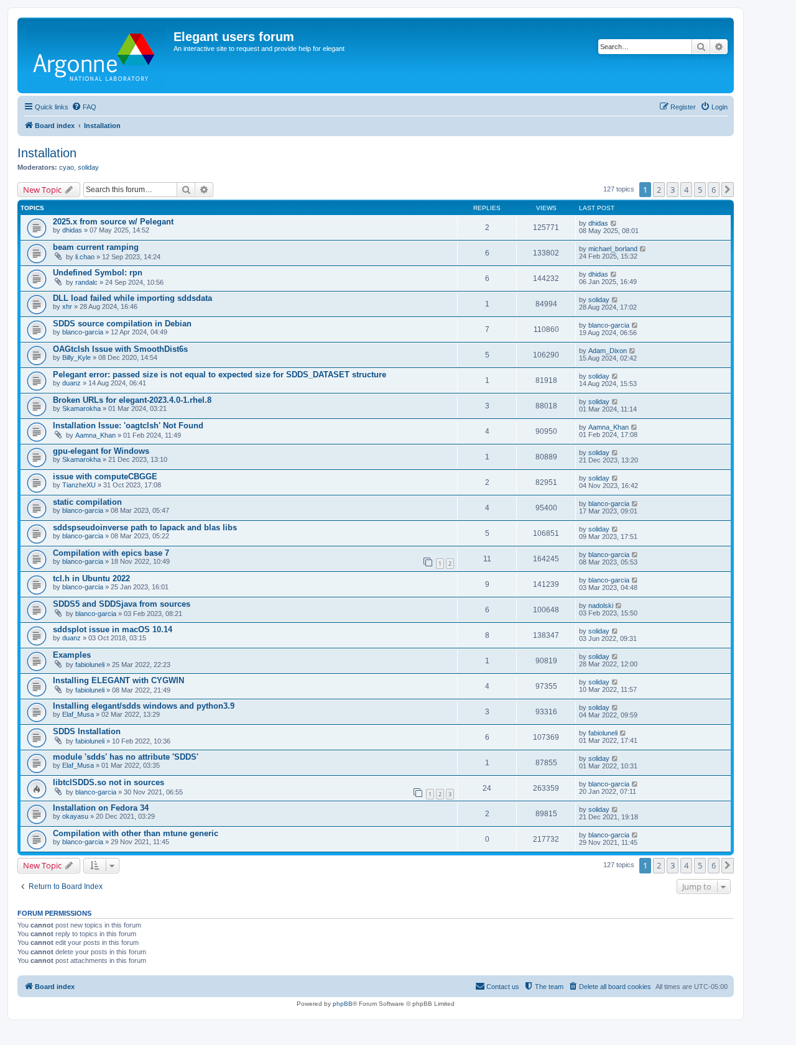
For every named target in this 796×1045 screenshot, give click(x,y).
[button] (727, 189)
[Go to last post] (614, 223)
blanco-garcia (82, 332)
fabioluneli (89, 664)
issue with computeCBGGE (105, 476)
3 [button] (672, 189)
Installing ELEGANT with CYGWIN (118, 680)
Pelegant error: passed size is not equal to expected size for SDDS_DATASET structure (219, 374)
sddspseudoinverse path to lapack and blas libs (145, 527)
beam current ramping (96, 247)
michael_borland (612, 248)
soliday (88, 167)
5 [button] (700, 189)
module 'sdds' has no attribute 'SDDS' (125, 757)
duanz (71, 383)
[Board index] (97, 55)
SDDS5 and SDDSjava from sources (121, 604)
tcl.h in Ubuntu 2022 (91, 578)
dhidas (72, 230)
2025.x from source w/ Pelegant (113, 221)
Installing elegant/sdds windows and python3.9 (143, 706)
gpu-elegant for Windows (101, 451)
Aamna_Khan (95, 435)
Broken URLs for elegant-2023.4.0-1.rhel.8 (132, 400)
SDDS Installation (87, 731)
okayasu (75, 816)
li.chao (85, 256)
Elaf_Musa (78, 714)
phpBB (343, 1003)
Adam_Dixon (607, 350)
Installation (46, 153)
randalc (86, 282)
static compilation (87, 502)
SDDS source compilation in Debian (122, 323)
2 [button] (659, 189)
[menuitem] (84, 106)
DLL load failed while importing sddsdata (132, 298)
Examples (72, 655)
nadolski (600, 605)
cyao (66, 167)
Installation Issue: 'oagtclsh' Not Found (128, 425)
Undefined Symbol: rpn (97, 272)
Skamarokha (81, 408)
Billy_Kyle (76, 357)
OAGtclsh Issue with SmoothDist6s (120, 349)
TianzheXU (79, 485)
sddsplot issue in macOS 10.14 (112, 629)
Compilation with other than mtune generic (135, 833)
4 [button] (686, 189)
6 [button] (713, 189)
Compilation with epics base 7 (111, 553)
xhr (67, 306)
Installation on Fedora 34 (101, 808)
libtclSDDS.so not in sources (108, 782)
